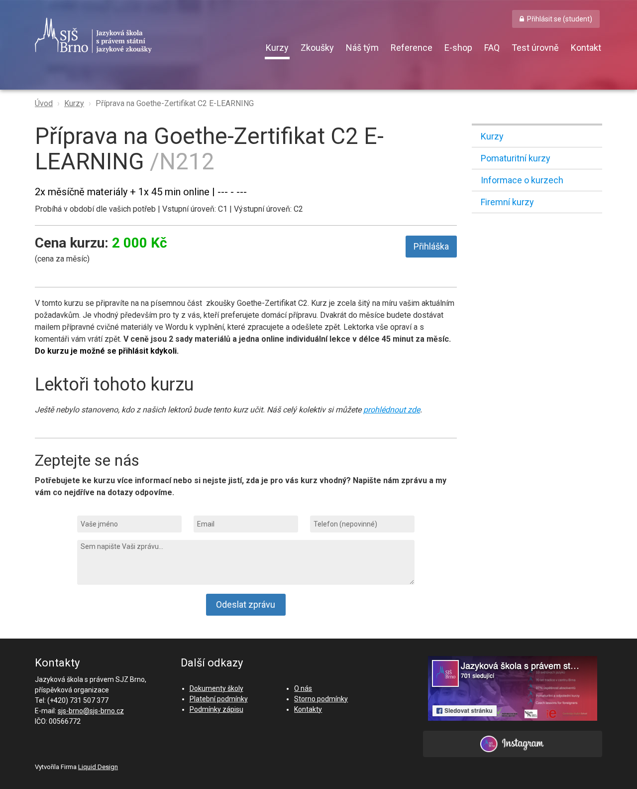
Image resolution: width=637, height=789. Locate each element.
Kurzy (277, 47)
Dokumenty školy (216, 688)
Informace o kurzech (522, 180)
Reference (411, 47)
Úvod (44, 103)
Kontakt (586, 47)
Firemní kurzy (507, 202)
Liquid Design (98, 767)
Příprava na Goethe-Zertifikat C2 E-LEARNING (175, 103)
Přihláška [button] (431, 246)
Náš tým (362, 47)
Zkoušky (317, 47)
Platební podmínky (219, 699)
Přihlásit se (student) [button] (559, 19)
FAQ (492, 47)
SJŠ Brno (139, 35)
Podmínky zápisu (216, 709)
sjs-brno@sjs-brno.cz (91, 711)
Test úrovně (535, 47)
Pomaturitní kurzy (515, 158)
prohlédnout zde (391, 409)
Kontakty (308, 709)
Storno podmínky (321, 699)
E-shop (458, 47)
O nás (303, 688)
